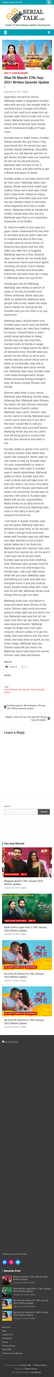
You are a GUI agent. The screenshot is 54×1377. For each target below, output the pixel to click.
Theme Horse (30, 1369)
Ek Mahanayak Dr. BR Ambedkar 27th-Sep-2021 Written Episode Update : (26, 707)
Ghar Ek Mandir (20, 73)
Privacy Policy (8, 1346)
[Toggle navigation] (5, 32)
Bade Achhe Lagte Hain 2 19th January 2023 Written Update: (32, 1290)
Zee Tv (23, 874)
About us (6, 1327)
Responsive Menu (49, 2)
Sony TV (32, 921)
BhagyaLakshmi (12, 874)
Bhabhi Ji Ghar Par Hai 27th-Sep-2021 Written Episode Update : (26, 718)
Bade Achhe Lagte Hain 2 (15, 921)
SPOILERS (6, 1349)
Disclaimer (7, 1338)
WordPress (36, 1372)
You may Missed (14, 843)
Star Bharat (30, 967)
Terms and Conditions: (12, 1353)
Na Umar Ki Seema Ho (14, 967)
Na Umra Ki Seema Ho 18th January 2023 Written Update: (30, 1313)
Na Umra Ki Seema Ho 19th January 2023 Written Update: (30, 1301)
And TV (7, 73)
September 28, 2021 (12, 92)
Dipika (25, 92)
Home (5, 1342)
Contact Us (7, 1334)
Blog (4, 1331)
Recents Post (12, 1270)
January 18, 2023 (11, 888)
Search (7, 806)
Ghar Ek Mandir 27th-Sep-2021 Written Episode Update (24, 690)
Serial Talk (26, 1365)
